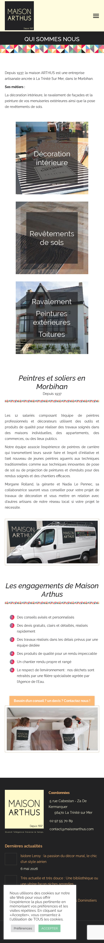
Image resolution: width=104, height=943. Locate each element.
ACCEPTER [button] (49, 928)
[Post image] (11, 859)
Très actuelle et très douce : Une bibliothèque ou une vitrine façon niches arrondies (59, 881)
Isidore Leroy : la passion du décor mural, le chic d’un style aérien (59, 859)
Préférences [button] (23, 928)
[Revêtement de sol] (52, 238)
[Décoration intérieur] (52, 158)
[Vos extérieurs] (52, 317)
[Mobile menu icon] (96, 16)
